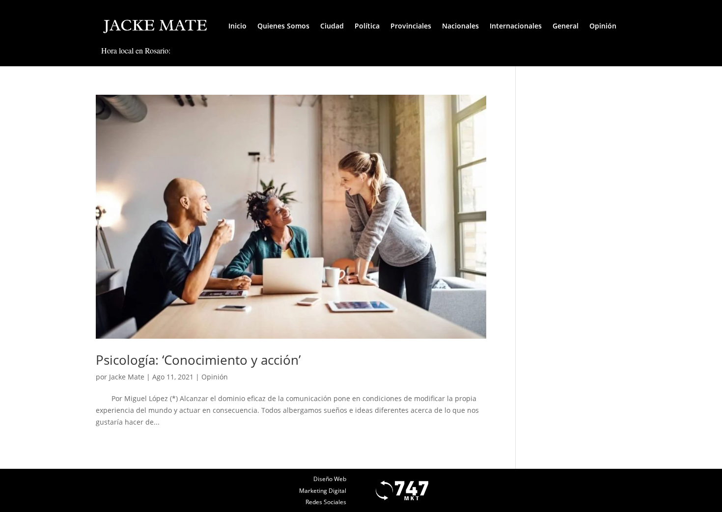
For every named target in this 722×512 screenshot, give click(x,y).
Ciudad (332, 25)
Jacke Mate (126, 376)
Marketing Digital (322, 490)
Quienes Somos (283, 25)
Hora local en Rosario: (135, 50)
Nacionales (460, 25)
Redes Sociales (325, 502)
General (566, 25)
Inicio (237, 25)
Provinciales (410, 25)
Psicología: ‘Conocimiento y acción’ (198, 360)
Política (367, 25)
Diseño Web (329, 479)
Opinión (602, 25)
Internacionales (516, 25)
